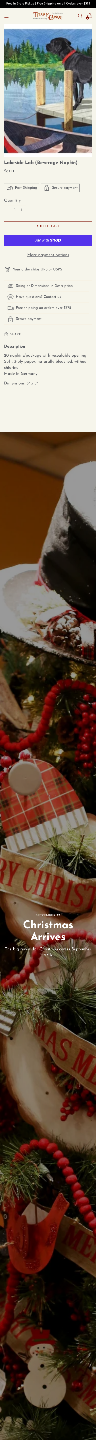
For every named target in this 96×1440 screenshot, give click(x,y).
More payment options (48, 255)
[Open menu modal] (6, 15)
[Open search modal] (80, 15)
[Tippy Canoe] (48, 15)
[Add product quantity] (8, 210)
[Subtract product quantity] (22, 210)
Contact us (52, 297)
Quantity (12, 200)
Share (15, 334)
